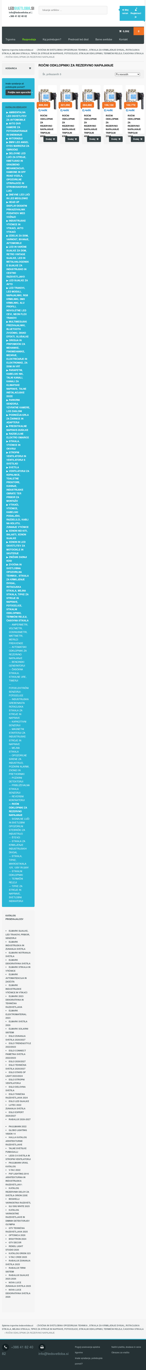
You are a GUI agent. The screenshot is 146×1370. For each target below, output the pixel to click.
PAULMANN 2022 (18, 1126)
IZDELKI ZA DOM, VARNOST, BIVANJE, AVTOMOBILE (17, 239)
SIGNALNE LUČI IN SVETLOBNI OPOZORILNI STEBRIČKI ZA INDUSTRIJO (19, 826)
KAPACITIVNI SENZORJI (17, 723)
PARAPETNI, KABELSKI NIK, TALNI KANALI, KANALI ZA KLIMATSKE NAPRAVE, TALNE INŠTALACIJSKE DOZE (16, 383)
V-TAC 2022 (14, 1170)
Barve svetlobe (103, 39)
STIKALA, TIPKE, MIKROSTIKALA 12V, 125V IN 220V (19, 861)
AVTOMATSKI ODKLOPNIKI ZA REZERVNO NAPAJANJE (18, 652)
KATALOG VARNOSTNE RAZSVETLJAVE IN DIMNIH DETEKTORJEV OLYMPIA (18, 1217)
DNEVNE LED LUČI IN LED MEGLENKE (18, 196)
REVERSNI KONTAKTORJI (17, 798)
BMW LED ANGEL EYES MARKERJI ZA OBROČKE (17, 145)
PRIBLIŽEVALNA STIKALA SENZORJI (19, 788)
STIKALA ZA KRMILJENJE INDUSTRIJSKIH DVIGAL (18, 846)
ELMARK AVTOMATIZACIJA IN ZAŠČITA (16, 978)
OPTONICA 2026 (17, 1235)
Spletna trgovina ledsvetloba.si (17, 49)
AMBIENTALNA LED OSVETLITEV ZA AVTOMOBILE (16, 116)
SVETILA (14, 467)
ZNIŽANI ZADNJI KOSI (16, 558)
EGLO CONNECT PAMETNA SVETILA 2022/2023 (16, 1054)
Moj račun (125, 11)
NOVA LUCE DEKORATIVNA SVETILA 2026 (18, 1293)
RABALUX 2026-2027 (20, 1119)
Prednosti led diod (78, 39)
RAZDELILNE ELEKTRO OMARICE (17, 435)
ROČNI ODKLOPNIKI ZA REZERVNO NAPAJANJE (18, 809)
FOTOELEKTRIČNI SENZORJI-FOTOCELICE (19, 691)
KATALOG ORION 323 (20, 1253)
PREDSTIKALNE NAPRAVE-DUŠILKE (17, 427)
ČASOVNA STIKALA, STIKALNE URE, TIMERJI (18, 675)
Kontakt (123, 39)
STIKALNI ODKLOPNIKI (16, 873)
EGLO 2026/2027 (17, 1061)
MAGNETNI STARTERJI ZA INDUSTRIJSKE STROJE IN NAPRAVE (17, 736)
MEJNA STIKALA (14, 749)
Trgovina (10, 39)
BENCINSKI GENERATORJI (17, 663)
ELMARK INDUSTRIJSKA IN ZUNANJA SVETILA (15, 945)
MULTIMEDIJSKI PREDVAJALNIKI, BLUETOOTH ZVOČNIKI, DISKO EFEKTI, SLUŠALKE (17, 329)
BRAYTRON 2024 (17, 1238)
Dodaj (49, 139)
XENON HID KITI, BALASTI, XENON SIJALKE (17, 534)
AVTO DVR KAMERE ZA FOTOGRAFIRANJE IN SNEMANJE (17, 129)
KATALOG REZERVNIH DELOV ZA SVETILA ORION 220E (17, 1192)
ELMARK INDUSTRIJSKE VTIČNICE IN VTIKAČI (16, 989)
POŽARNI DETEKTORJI (16, 779)
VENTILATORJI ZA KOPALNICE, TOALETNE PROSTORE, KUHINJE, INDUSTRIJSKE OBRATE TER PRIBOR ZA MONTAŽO (17, 486)
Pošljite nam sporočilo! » (19, 92)
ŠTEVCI (16, 837)
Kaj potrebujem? (52, 39)
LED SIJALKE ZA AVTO (17, 282)
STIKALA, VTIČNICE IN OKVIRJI (13, 444)
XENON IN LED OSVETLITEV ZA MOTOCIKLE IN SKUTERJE (15, 547)
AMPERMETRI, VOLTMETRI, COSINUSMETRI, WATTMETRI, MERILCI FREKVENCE (18, 634)
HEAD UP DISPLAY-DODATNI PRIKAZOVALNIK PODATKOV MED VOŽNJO (16, 209)
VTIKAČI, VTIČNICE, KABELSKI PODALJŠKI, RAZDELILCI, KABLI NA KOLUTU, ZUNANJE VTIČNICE (17, 516)
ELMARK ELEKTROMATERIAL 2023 (16, 1014)
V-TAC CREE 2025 (18, 1257)
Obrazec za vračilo (120, 1352)
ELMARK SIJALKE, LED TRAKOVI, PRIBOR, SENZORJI (18, 934)
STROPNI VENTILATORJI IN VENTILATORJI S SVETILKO (16, 458)
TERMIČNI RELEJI (16, 880)
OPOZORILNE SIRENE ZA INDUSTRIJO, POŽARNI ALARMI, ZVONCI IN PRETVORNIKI (19, 765)
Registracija (136, 15)
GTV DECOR (15, 1242)
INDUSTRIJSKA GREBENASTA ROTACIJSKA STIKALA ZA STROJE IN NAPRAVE (19, 708)
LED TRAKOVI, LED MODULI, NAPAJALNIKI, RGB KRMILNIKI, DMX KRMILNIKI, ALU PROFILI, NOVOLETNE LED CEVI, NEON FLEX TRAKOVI (17, 302)
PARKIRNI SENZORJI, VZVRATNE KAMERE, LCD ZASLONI (18, 405)
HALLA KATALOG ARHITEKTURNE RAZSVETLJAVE (16, 1141)
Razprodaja (29, 39)
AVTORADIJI (16, 138)
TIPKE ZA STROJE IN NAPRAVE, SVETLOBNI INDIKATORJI (16, 893)
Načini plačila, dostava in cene (126, 1346)
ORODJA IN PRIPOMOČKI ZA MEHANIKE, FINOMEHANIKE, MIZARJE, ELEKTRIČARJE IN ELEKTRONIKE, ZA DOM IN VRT (16, 353)
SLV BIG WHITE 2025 (19, 1206)
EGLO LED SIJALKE (19, 1101)
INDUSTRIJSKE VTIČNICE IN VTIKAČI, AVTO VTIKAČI (16, 226)
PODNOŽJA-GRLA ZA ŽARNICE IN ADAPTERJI (17, 418)
